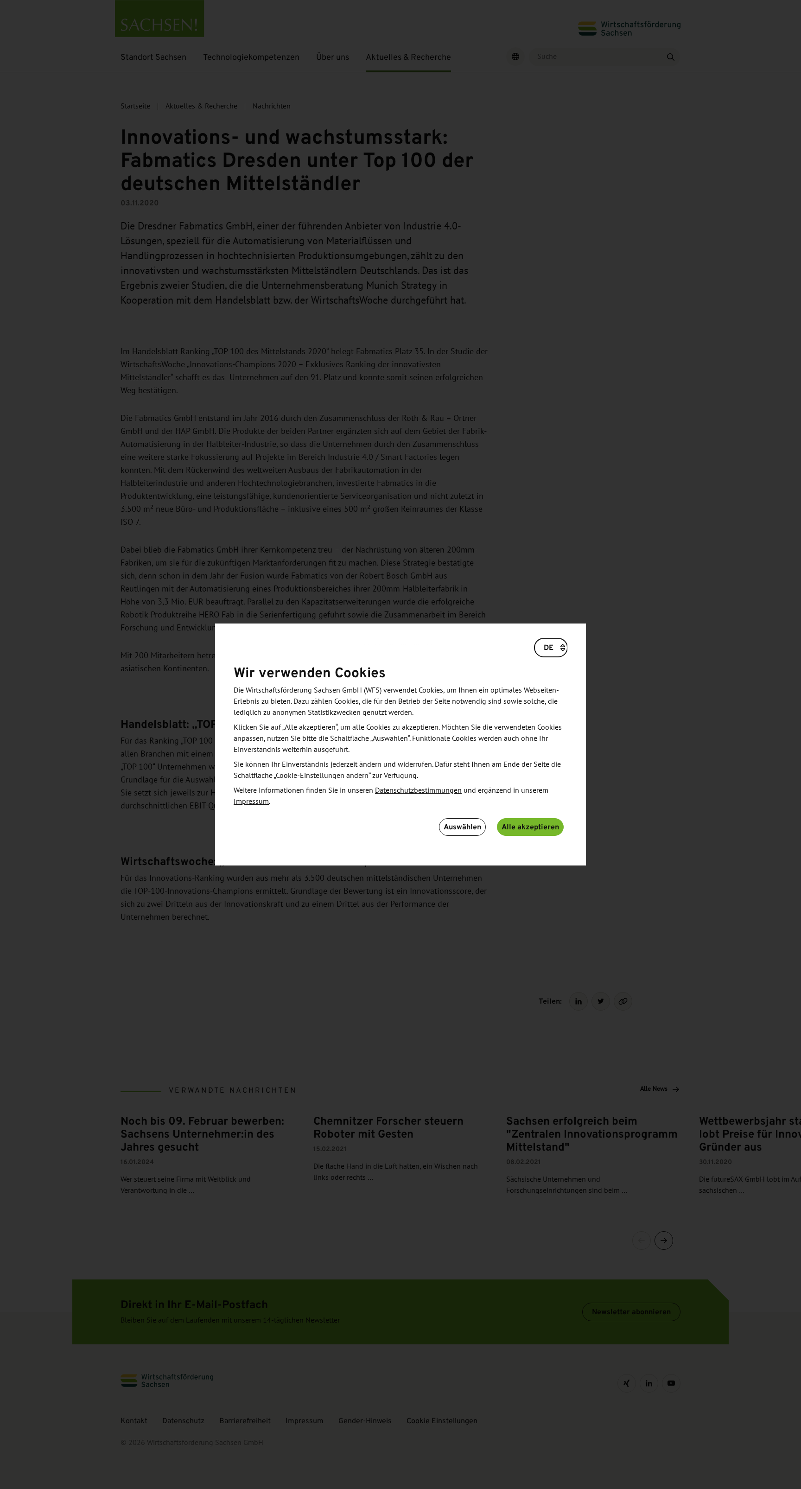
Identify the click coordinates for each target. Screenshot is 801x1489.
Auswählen (462, 826)
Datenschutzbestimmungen (418, 790)
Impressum (251, 801)
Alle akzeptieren (530, 826)
